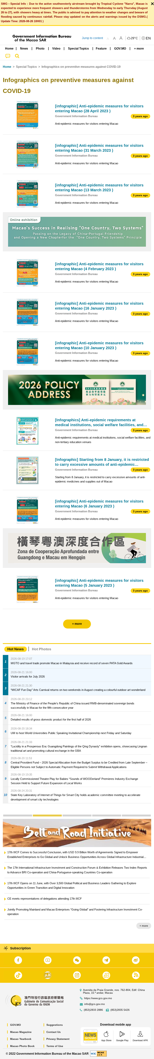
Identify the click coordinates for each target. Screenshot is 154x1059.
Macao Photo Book (22, 1046)
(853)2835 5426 (120, 1009)
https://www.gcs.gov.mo (98, 998)
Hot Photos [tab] (41, 649)
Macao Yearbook (20, 1038)
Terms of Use (54, 1046)
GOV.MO (15, 1024)
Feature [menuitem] (101, 48)
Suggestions (54, 1024)
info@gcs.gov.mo (94, 1004)
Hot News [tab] (15, 649)
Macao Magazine (21, 1031)
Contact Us (53, 1031)
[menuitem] (24, 48)
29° (134, 38)
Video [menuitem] (56, 48)
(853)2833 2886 (93, 1009)
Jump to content (92, 38)
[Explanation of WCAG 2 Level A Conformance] (98, 1053)
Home (7, 66)
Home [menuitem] (9, 48)
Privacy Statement (57, 1038)
